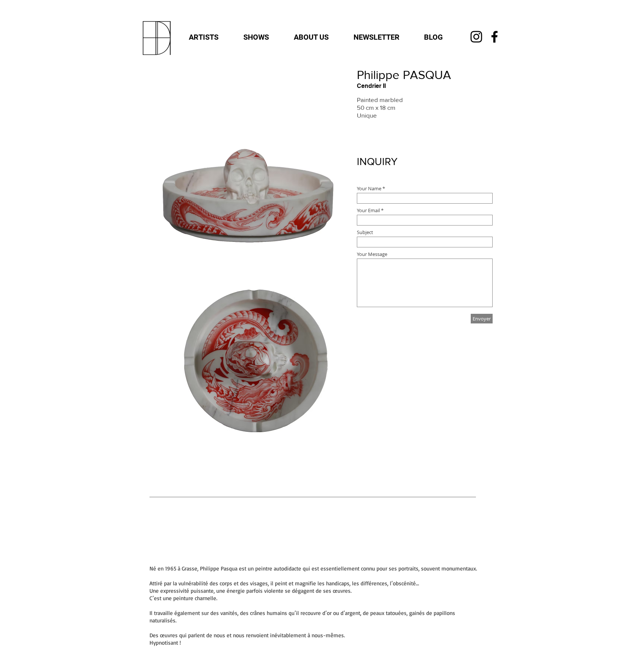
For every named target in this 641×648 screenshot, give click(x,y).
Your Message (372, 254)
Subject (365, 232)
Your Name (369, 188)
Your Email (368, 210)
